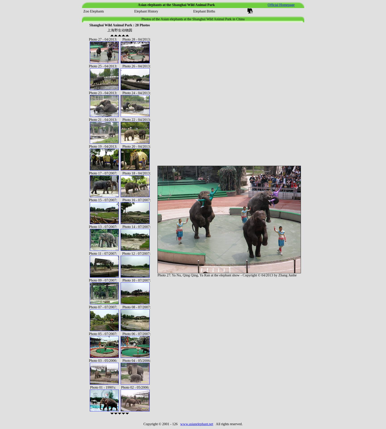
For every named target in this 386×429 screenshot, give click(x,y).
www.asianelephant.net (196, 424)
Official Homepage (281, 5)
